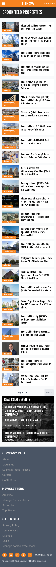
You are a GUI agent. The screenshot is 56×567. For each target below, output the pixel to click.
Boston (6, 90)
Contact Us (9, 480)
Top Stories (9, 510)
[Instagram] (23, 555)
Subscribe (49, 3)
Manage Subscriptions (15, 500)
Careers (6, 474)
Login (5, 540)
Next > (49, 392)
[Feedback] (30, 555)
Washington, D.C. (9, 104)
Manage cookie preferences (18, 545)
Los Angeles (9, 147)
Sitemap (7, 535)
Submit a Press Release (16, 469)
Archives (7, 494)
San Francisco (10, 75)
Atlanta (6, 265)
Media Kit (8, 464)
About (5, 459)
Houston (7, 31)
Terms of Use (10, 530)
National (7, 60)
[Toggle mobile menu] (4, 3)
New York (7, 46)
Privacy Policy (10, 525)
